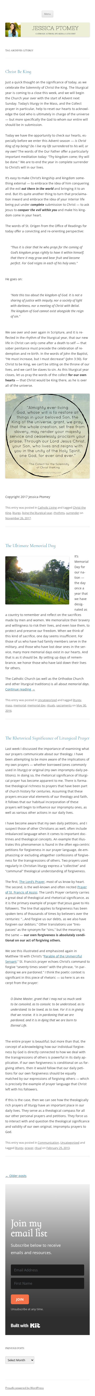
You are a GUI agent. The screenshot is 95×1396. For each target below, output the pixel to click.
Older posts (16, 1176)
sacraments (64, 705)
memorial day (36, 705)
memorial (19, 705)
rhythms (59, 513)
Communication (48, 1143)
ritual (38, 1148)
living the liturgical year (37, 513)
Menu (47, 14)
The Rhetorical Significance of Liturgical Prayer (47, 738)
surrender (72, 513)
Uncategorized (47, 700)
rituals (51, 705)
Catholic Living (47, 508)
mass (8, 705)
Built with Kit (25, 1325)
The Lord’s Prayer (32, 882)
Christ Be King (18, 71)
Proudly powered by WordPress (24, 1388)
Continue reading (20, 689)
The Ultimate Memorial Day (30, 545)
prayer (29, 1148)
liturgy (16, 513)
